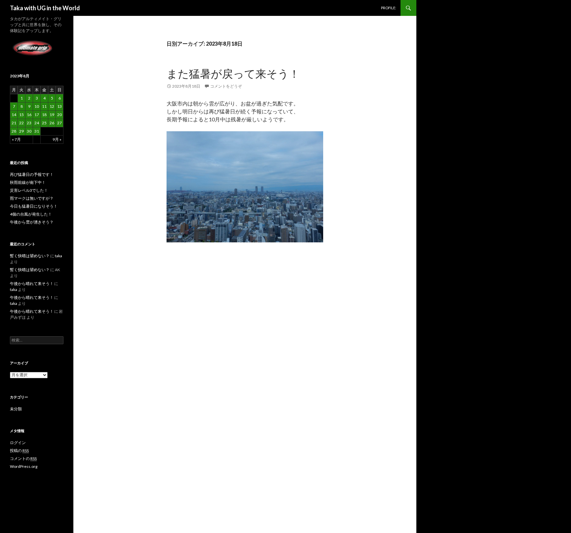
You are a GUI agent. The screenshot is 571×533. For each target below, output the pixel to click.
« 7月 (16, 139)
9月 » (57, 139)
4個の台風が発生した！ (31, 214)
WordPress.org (23, 466)
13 (59, 106)
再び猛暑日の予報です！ (32, 174)
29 (21, 131)
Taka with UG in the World (45, 8)
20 (59, 114)
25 (44, 122)
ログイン (18, 442)
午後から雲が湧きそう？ (32, 222)
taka (58, 255)
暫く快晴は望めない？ (30, 255)
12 (52, 106)
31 (36, 131)
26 (52, 122)
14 (14, 114)
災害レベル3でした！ (29, 190)
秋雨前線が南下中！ (28, 182)
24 (36, 122)
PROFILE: (388, 8)
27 (59, 122)
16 (29, 114)
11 (44, 106)
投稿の (19, 450)
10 (36, 106)
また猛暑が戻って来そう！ (233, 73)
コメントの (23, 458)
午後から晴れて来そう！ (32, 283)
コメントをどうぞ (226, 86)
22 (21, 122)
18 (44, 114)
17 (36, 114)
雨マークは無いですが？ (32, 198)
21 (14, 122)
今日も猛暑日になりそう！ (33, 206)
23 (29, 122)
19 (52, 114)
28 (14, 131)
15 (21, 114)
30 (29, 131)
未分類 (16, 408)
